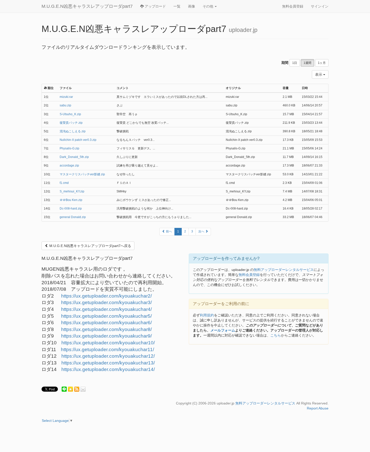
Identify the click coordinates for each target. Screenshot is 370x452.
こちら (275, 335)
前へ (168, 231)
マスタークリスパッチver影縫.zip (82, 174)
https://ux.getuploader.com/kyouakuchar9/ (106, 336)
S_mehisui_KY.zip (72, 191)
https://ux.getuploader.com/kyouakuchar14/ (108, 369)
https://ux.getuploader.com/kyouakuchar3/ (106, 302)
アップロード (155, 6)
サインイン (319, 6)
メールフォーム (222, 330)
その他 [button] (208, 6)
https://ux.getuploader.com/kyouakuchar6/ (106, 322)
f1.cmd (64, 183)
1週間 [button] (307, 63)
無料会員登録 (292, 6)
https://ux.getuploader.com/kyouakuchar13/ (108, 362)
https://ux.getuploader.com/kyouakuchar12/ (108, 356)
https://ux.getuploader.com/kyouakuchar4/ (106, 309)
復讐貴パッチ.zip (71, 123)
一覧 (176, 6)
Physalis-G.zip (69, 148)
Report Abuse (317, 408)
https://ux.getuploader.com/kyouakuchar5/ (106, 316)
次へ (201, 231)
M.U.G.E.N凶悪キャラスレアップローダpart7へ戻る (89, 246)
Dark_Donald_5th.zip (74, 157)
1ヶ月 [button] (322, 63)
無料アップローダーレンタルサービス (284, 270)
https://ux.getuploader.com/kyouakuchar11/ (107, 349)
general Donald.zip (73, 217)
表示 (319, 74)
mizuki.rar (66, 97)
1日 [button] (294, 63)
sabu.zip (65, 105)
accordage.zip (69, 165)
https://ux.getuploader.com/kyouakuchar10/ (108, 342)
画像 (191, 6)
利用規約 (207, 315)
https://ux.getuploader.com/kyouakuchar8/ (106, 329)
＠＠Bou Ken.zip (71, 200)
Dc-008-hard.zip (71, 208)
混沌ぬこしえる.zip (73, 131)
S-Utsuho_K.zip (70, 114)
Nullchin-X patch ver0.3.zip (78, 140)
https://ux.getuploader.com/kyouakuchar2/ (106, 296)
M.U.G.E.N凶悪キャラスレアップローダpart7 (87, 6)
